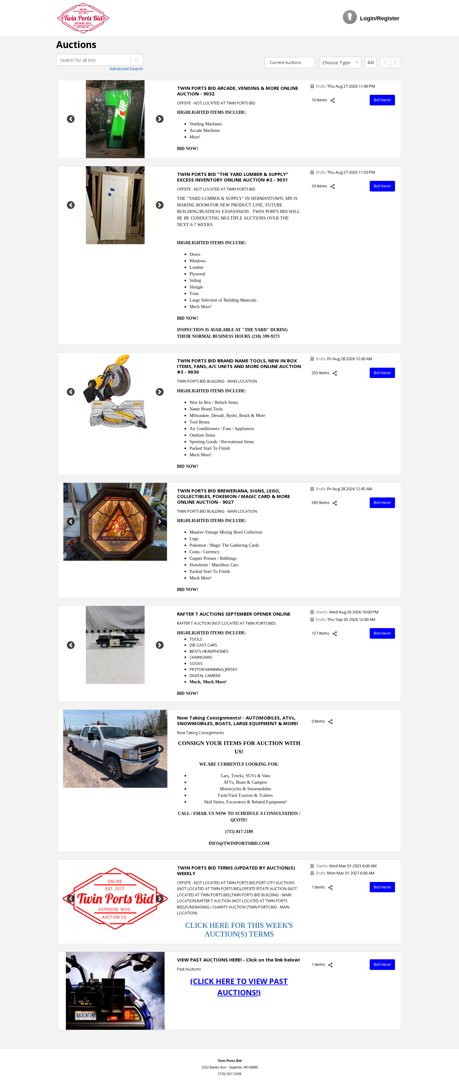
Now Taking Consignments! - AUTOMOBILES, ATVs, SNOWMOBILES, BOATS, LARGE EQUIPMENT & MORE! (237, 720)
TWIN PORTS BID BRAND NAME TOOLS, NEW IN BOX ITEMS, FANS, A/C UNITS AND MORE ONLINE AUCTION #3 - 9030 (239, 366)
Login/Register (379, 18)
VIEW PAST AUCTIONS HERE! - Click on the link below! (238, 960)
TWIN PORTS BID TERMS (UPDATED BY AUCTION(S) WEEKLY (236, 870)
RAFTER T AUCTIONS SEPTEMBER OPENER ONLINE (233, 614)
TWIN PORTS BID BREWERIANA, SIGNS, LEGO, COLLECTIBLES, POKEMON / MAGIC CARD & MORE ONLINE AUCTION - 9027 (233, 496)
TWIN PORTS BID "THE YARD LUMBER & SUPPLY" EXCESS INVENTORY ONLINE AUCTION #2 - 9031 (232, 177)
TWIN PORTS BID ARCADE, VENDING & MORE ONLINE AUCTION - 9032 (237, 91)
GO (371, 62)
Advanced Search (126, 68)
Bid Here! (382, 100)
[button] (340, 63)
